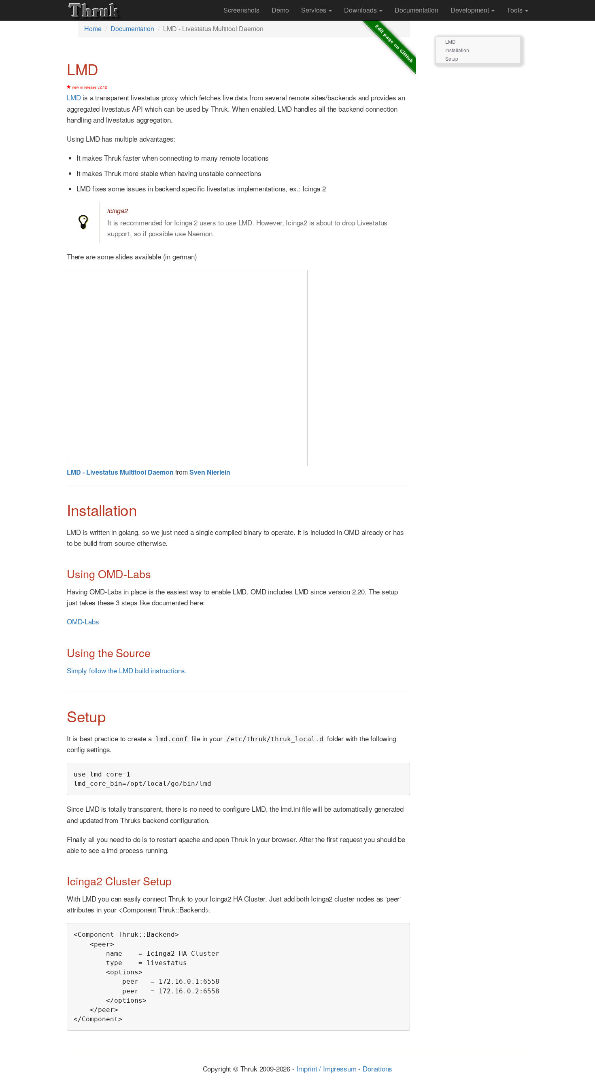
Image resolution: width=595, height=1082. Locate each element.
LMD (74, 97)
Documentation (416, 10)
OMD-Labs (83, 621)
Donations (377, 1068)
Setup (451, 58)
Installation (457, 50)
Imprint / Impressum (327, 1068)
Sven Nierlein (209, 472)
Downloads (361, 10)
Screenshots (241, 10)
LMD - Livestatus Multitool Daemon (120, 472)
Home (93, 28)
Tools (515, 10)
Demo (280, 10)
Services (314, 10)
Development (470, 10)
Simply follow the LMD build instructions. (127, 670)
